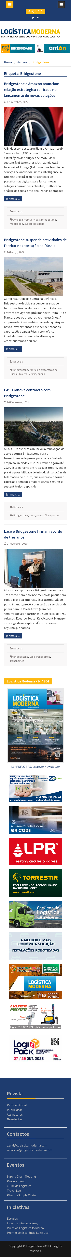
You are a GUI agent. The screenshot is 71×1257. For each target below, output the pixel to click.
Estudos (12, 1218)
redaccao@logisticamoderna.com (29, 1150)
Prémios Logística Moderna (25, 1228)
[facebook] (38, 17)
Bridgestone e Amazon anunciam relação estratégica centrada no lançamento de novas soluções (31, 89)
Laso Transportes (40, 656)
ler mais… (13, 199)
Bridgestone (48, 219)
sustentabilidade (34, 223)
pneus (41, 374)
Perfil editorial (17, 1105)
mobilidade (16, 223)
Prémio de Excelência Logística (28, 1233)
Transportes (52, 515)
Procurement (16, 1181)
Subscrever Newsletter (44, 767)
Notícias (18, 211)
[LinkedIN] (33, 17)
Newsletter (14, 1119)
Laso (32, 515)
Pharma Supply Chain (21, 1195)
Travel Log (14, 1190)
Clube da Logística (19, 1186)
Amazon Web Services (26, 219)
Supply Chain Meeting (21, 1176)
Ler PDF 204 (19, 767)
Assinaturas (15, 1114)
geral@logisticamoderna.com (27, 1145)
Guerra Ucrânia (27, 374)
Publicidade (14, 1110)
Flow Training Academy (22, 1223)
